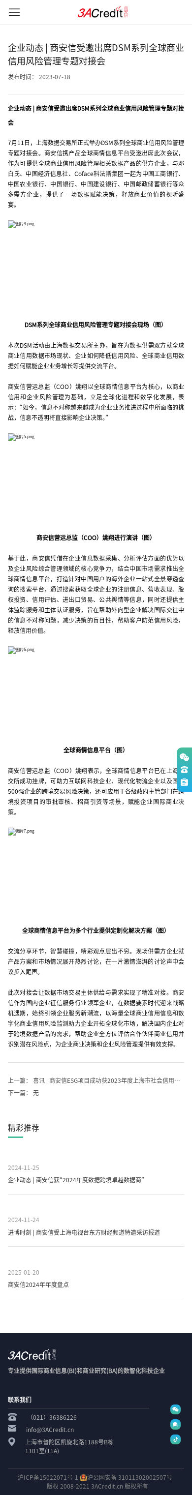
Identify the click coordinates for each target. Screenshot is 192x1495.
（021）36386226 (52, 1417)
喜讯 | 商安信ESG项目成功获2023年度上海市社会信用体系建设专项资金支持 (96, 1080)
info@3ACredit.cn (50, 1430)
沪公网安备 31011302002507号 (129, 1477)
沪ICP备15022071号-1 (48, 1477)
